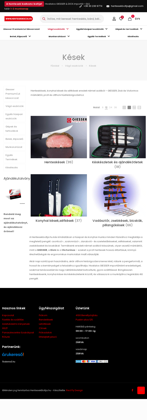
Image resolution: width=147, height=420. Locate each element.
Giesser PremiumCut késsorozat (13, 94)
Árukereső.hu (8, 361)
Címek (43, 328)
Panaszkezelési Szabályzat (18, 332)
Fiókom (43, 315)
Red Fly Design (74, 390)
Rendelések (46, 319)
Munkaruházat (14, 147)
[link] (103, 107)
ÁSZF (5, 328)
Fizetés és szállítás (13, 319)
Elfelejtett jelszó (48, 337)
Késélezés (12, 167)
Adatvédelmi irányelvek (16, 324)
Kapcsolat (8, 315)
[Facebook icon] (132, 390)
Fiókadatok (45, 332)
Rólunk (6, 337)
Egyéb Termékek (11, 157)
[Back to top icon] (141, 390)
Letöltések (45, 324)
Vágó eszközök (74, 65)
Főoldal (55, 65)
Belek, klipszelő (14, 139)
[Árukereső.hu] (18, 356)
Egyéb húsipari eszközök (14, 116)
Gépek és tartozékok (12, 129)
